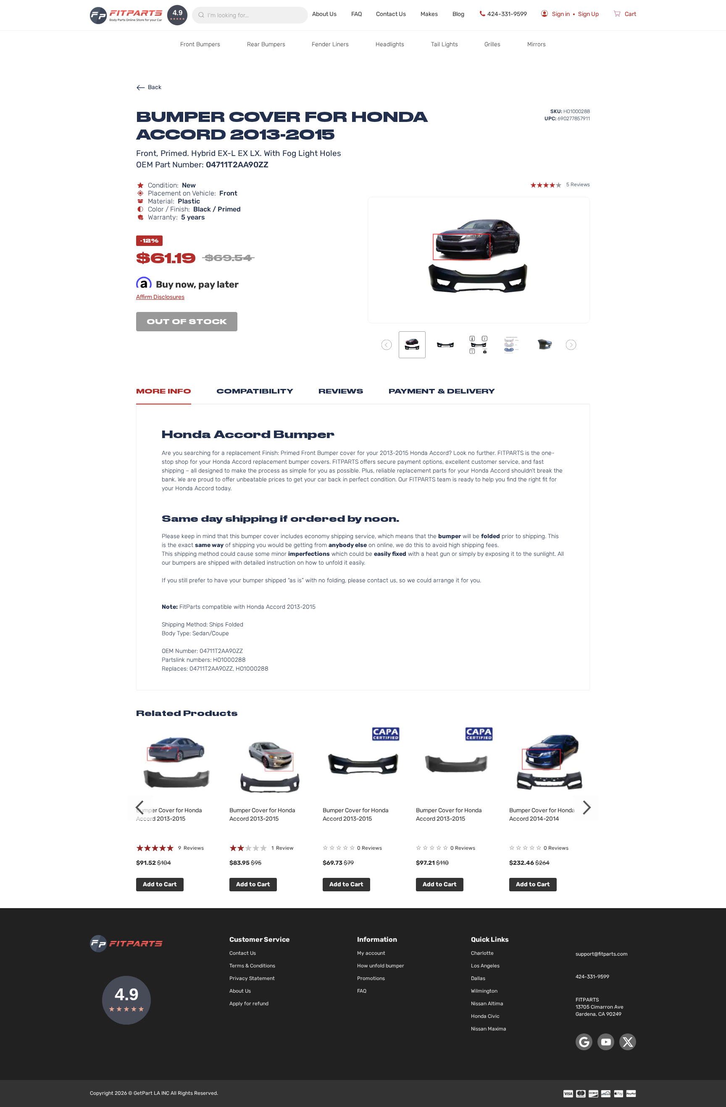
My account (371, 953)
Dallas (478, 978)
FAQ (356, 14)
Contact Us (391, 14)
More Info (163, 391)
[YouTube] (605, 1041)
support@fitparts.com (602, 954)
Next (585, 807)
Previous (140, 807)
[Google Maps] (584, 1041)
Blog (458, 14)
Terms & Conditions (252, 966)
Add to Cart (160, 884)
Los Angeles (485, 966)
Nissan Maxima (488, 1029)
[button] (386, 344)
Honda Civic (485, 1016)
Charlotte (482, 953)
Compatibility (254, 391)
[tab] (163, 393)
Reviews (340, 391)
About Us (324, 14)
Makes (429, 14)
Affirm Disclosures (160, 297)
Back (154, 87)
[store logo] (126, 15)
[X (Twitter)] (627, 1041)
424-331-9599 (507, 14)
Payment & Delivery (442, 391)
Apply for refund (248, 1004)
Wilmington (484, 991)
